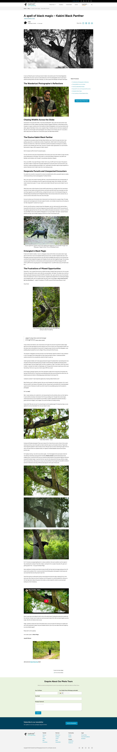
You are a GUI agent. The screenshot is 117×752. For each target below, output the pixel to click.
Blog (34, 1)
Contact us (70, 742)
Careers (44, 738)
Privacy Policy (84, 735)
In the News (45, 742)
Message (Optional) (39, 701)
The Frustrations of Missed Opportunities (80, 93)
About (26, 1)
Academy (61, 4)
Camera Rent (69, 4)
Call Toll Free (70, 741)
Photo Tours (58, 735)
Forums (69, 736)
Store (30, 1)
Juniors (76, 4)
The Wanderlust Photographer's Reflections (80, 82)
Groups (69, 735)
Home (25, 8)
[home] (30, 4)
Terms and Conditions (85, 736)
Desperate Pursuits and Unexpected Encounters (81, 88)
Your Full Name (38, 690)
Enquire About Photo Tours (82, 100)
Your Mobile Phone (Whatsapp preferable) (68, 690)
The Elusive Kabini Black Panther (78, 86)
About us (44, 735)
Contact (38, 1)
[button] (53, 4)
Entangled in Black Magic (77, 91)
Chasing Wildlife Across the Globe (78, 84)
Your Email (37, 696)
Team (44, 736)
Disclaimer (83, 738)
